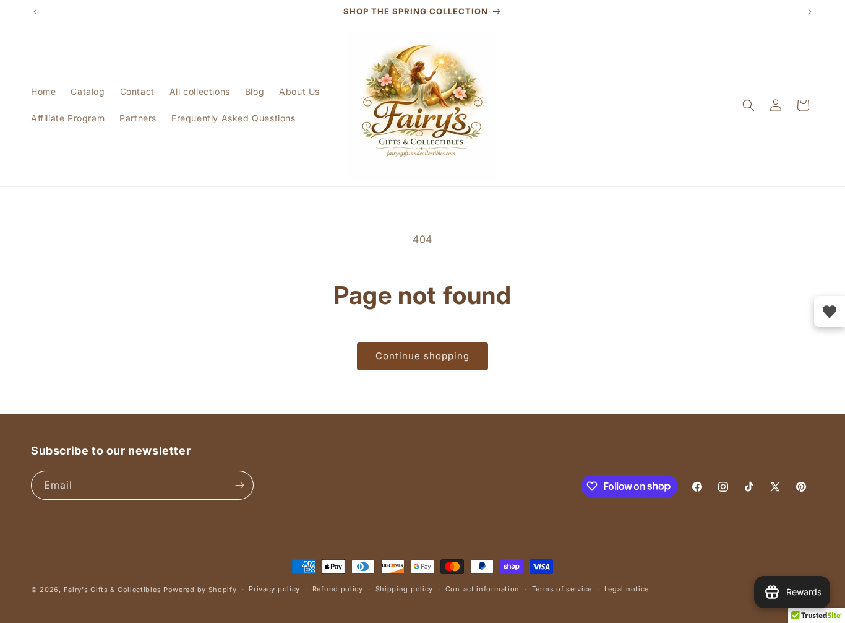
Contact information (482, 589)
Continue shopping (422, 356)
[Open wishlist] (829, 311)
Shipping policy (404, 589)
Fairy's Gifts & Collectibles (112, 589)
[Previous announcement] (35, 12)
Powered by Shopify (200, 589)
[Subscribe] (239, 485)
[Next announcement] (809, 12)
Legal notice (626, 589)
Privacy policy (274, 589)
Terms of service (562, 589)
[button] (748, 105)
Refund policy (337, 589)
